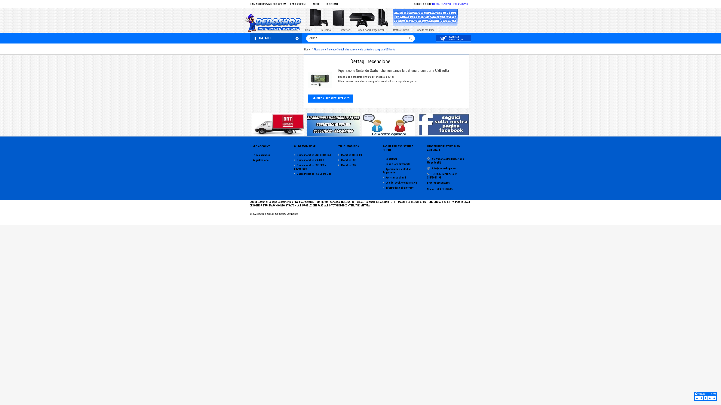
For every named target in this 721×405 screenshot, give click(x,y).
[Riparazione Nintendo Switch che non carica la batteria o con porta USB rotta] (320, 80)
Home (307, 49)
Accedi (316, 4)
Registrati (332, 4)
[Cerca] (412, 38)
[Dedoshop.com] (278, 22)
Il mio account (298, 4)
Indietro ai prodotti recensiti (331, 98)
